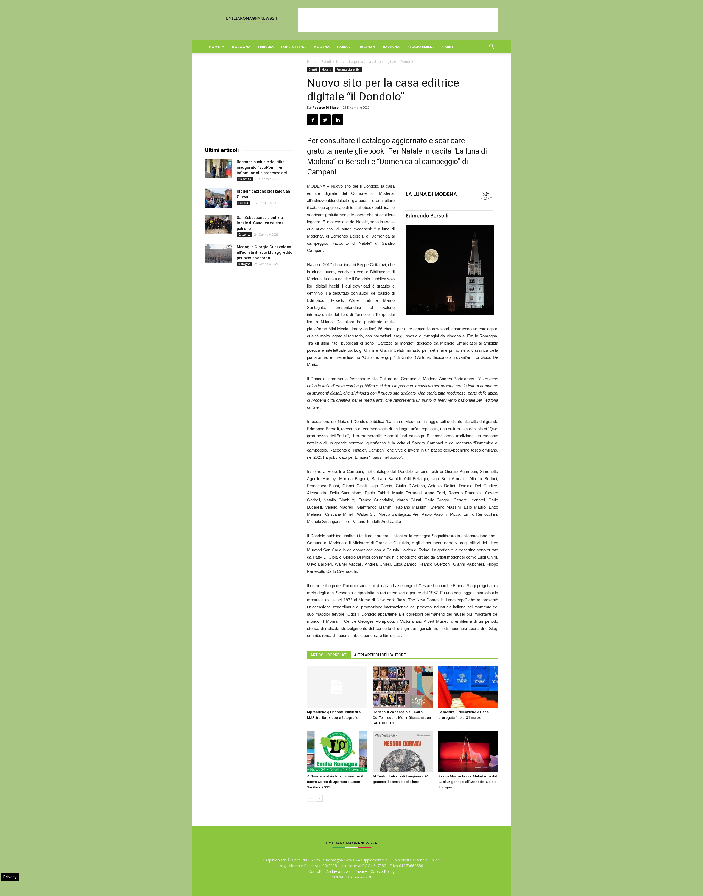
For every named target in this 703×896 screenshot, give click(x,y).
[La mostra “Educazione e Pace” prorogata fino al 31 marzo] (468, 687)
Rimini (447, 46)
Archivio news (338, 871)
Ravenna (391, 46)
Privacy (360, 871)
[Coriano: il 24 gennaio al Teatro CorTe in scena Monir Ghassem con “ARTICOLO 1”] (403, 687)
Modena (321, 46)
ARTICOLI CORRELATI (328, 655)
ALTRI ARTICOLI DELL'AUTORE (380, 655)
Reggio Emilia (420, 46)
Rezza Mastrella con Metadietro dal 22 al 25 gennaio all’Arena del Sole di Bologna (467, 781)
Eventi (326, 61)
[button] (491, 47)
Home (214, 46)
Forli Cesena (293, 46)
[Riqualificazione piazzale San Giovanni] (218, 198)
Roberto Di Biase (325, 107)
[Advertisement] (398, 20)
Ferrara (266, 46)
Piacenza (366, 46)
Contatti (315, 871)
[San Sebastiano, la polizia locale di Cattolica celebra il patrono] (218, 224)
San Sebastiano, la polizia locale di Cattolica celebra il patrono (262, 223)
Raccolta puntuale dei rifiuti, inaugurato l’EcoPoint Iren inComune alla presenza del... (263, 167)
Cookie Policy (382, 871)
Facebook (356, 877)
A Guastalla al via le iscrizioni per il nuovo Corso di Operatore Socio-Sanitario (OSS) (335, 781)
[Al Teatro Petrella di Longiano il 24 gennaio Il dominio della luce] (403, 751)
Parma (343, 46)
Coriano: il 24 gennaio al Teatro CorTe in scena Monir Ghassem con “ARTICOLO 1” (402, 717)
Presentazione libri (348, 69)
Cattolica (244, 234)
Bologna (241, 46)
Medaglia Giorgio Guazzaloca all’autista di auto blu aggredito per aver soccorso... (264, 252)
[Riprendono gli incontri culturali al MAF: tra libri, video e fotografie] (337, 687)
